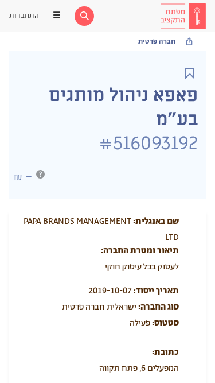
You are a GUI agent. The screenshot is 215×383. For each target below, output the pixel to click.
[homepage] (183, 16)
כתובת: (165, 352)
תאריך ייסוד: (156, 291)
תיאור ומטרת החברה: (140, 251)
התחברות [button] (24, 15)
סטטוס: (165, 323)
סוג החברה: (158, 307)
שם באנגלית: (156, 221)
